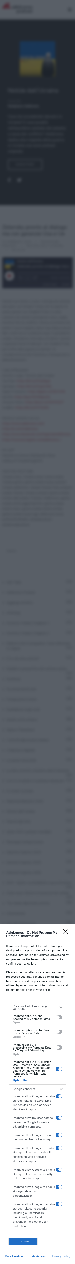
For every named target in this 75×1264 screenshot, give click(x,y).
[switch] (59, 1017)
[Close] (67, 933)
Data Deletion (14, 1256)
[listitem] (37, 1007)
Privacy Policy (61, 1256)
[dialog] (37, 1094)
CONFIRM (23, 1241)
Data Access (37, 1256)
